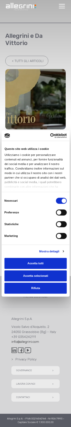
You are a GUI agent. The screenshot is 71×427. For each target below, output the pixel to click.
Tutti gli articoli (28, 61)
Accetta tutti (35, 263)
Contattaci (34, 397)
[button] (62, 6)
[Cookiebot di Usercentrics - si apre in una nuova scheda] (50, 135)
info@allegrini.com (25, 342)
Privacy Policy (24, 359)
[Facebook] (21, 350)
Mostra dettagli (49, 251)
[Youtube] (28, 350)
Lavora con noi (34, 383)
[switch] (61, 212)
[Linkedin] (14, 350)
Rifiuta (35, 288)
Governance (34, 370)
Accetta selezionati (35, 275)
